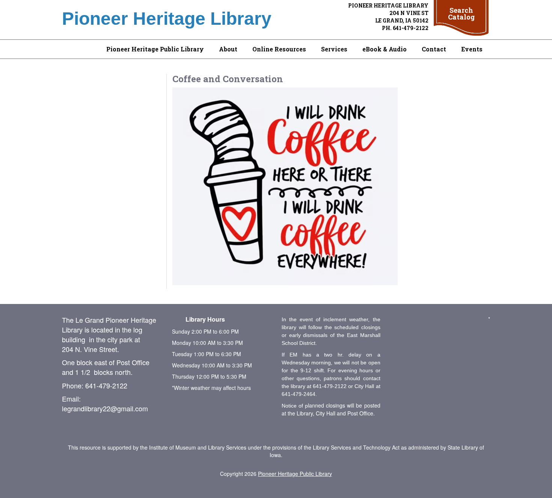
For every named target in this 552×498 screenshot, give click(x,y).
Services (334, 49)
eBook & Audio (384, 49)
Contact (434, 49)
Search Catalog (461, 13)
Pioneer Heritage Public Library (155, 49)
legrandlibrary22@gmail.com (105, 408)
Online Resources (279, 49)
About (228, 49)
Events (472, 49)
